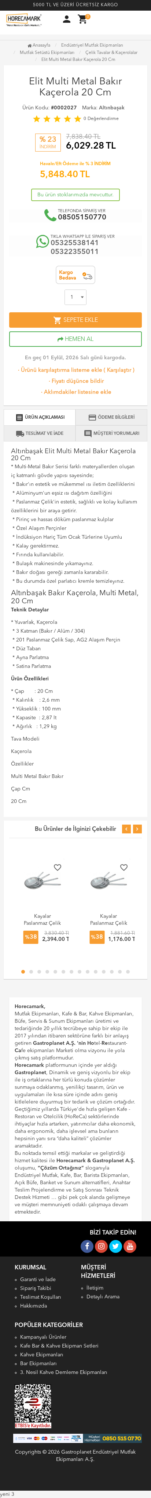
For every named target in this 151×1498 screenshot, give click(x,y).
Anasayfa (41, 45)
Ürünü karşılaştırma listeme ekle (59, 370)
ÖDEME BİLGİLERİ (111, 417)
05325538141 (75, 243)
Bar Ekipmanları (38, 1363)
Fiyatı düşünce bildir (75, 381)
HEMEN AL (78, 339)
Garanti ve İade (38, 1279)
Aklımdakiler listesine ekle (75, 392)
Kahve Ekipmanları (41, 1354)
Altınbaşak (112, 107)
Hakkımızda (33, 1306)
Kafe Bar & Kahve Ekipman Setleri (59, 1346)
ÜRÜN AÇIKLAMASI (40, 417)
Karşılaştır (119, 370)
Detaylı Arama (102, 1296)
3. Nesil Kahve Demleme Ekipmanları (63, 1372)
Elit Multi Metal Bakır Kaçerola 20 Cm (78, 60)
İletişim (94, 1288)
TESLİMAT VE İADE (39, 433)
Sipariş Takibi (35, 1288)
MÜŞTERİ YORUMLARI (111, 433)
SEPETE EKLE (75, 320)
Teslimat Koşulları (40, 1297)
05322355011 (75, 252)
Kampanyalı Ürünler (43, 1337)
